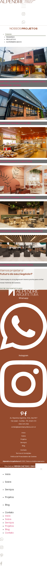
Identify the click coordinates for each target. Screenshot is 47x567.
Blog (23, 446)
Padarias (10, 37)
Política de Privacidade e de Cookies (24, 456)
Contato (23, 450)
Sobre (23, 436)
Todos (8, 34)
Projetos (11, 39)
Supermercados (14, 42)
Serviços (23, 442)
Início (23, 433)
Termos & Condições (23, 453)
